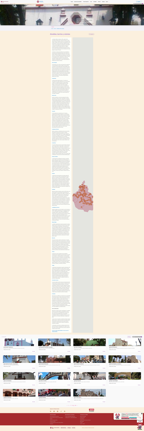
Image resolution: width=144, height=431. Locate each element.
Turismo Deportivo (85, 1)
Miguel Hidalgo (82, 421)
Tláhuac (53, 251)
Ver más (33, 351)
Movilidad (94, 1)
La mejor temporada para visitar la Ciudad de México (56, 422)
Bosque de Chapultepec (83, 416)
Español (139, 1)
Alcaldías (103, 1)
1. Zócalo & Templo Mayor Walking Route (70, 416)
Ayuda (107, 1)
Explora (72, 1)
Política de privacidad (91, 427)
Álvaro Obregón (54, 62)
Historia (99, 1)
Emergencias (51, 423)
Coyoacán (53, 111)
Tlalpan (53, 265)
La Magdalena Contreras (55, 207)
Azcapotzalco (54, 78)
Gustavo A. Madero (55, 156)
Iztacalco (53, 173)
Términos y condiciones (85, 427)
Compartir (91, 34)
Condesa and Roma (82, 417)
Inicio (52, 28)
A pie (91, 1)
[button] (84, 188)
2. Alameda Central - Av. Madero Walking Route (71, 417)
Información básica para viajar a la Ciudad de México (56, 417)
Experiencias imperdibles (77, 1)
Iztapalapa (53, 189)
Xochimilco (53, 293)
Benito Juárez (54, 95)
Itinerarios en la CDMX (52, 421)
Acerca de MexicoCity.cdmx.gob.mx (54, 416)
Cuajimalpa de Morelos (55, 129)
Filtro (129, 336)
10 (75, 405)
